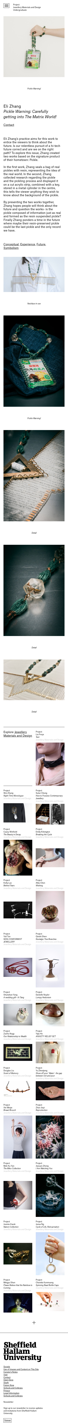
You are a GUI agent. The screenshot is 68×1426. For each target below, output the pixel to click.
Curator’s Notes (10, 1372)
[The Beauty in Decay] (17, 852)
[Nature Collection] (17, 1247)
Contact (8, 125)
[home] (22, 1352)
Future (41, 244)
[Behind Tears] (17, 904)
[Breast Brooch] (17, 1131)
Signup (7, 1420)
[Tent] (50, 758)
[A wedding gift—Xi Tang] (17, 1008)
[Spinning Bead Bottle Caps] (50, 1296)
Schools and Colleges (13, 1388)
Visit (5, 1375)
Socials (6, 1367)
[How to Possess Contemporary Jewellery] (50, 806)
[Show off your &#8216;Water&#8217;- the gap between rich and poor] (50, 1083)
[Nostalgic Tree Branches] (50, 960)
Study (6, 1383)
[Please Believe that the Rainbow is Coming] (17, 1296)
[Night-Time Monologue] (17, 806)
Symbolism (11, 248)
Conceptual (11, 244)
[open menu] (6, 5)
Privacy (6, 1391)
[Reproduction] (50, 1131)
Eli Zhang (12, 106)
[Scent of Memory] (17, 1083)
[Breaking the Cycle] (50, 852)
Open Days (8, 1380)
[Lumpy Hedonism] (50, 1008)
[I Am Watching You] (50, 1189)
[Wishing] (50, 904)
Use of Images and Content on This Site (21, 1369)
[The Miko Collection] (17, 1189)
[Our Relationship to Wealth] (17, 1046)
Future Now (8, 1385)
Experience (27, 244)
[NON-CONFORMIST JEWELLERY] (17, 960)
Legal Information (11, 1393)
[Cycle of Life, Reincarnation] (50, 1247)
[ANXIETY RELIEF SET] (50, 1046)
